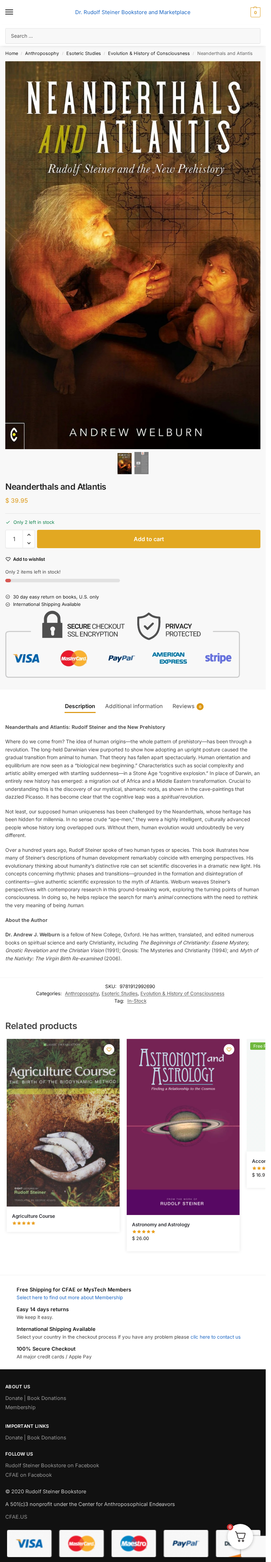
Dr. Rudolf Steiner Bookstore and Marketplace (133, 12)
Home (11, 53)
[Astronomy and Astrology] (183, 1127)
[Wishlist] (109, 1049)
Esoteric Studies (83, 53)
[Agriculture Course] (63, 1123)
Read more (63, 1225)
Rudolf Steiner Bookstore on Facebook (52, 1465)
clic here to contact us (216, 1337)
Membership (20, 1407)
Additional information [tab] (134, 706)
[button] (254, 12)
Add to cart (149, 539)
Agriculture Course (33, 1216)
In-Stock (136, 1001)
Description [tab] (80, 706)
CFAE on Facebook (28, 1475)
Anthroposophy (42, 53)
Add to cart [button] (183, 1244)
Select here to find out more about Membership (70, 1297)
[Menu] (15, 12)
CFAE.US (16, 1517)
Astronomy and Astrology (161, 1224)
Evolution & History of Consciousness (149, 53)
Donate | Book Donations (35, 1398)
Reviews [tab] (187, 706)
